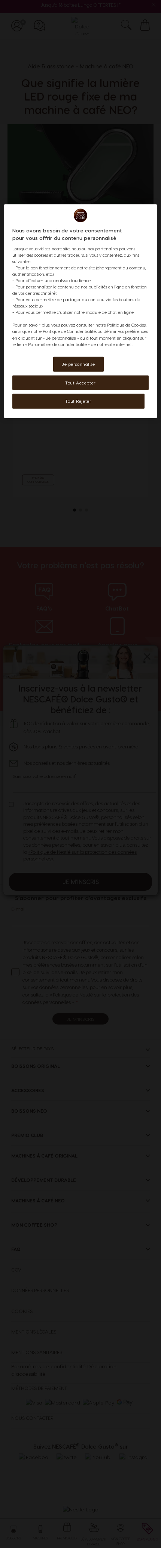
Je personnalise (78, 363)
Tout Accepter (80, 382)
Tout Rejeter (78, 401)
